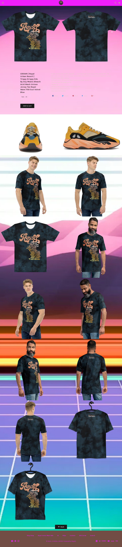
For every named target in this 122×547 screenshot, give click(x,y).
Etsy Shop (30, 535)
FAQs (64, 535)
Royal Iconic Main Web (45, 535)
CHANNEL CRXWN (57, 541)
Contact (72, 535)
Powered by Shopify (70, 541)
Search (92, 535)
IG (58, 535)
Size (23, 97)
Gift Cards (82, 535)
